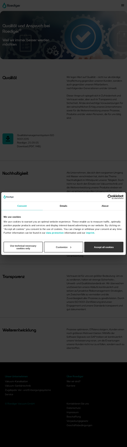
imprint (90, 232)
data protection (55, 232)
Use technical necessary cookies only (23, 247)
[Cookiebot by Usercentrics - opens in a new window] (109, 197)
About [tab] (105, 205)
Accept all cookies (104, 247)
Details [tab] (63, 205)
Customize (62, 247)
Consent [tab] (22, 205)
